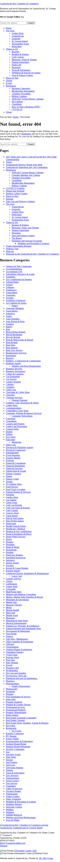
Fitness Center (12, 479)
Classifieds (17, 180)
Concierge (10, 418)
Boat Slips (10, 345)
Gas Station (11, 500)
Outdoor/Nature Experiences (19, 649)
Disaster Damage (19, 400)
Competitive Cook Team (17, 410)
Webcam (10, 251)
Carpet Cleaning (13, 382)
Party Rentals (12, 662)
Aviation (10, 324)
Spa (7, 752)
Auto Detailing (13, 319)
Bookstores (11, 355)
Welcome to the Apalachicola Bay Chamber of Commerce (32, 254)
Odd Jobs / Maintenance (17, 639)
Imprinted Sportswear (16, 557)
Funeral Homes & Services (18, 492)
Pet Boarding (12, 670)
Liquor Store (11, 586)
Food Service (12, 487)
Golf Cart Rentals (14, 505)
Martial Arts (11, 602)
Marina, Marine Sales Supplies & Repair (24, 597)
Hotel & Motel (12, 547)
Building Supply (13, 363)
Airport (9, 284)
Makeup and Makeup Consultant (21, 594)
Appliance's (11, 290)
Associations (11, 311)
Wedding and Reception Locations (33, 243)
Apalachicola (18, 206)
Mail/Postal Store (14, 592)
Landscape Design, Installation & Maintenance (27, 573)
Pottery (15, 305)
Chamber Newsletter (21, 178)
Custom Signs (12, 429)
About (9, 162)
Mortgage (10, 618)
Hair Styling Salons (15, 521)
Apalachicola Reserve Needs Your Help (24, 164)
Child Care (11, 389)
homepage (26, 134)
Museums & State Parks (17, 620)
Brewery (10, 358)
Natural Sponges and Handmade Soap (23, 628)
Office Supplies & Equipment (19, 641)
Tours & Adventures (15, 773)
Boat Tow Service (14, 350)
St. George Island (20, 217)
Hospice (9, 542)
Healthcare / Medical (15, 529)
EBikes (9, 434)
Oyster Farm (11, 654)
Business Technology (15, 371)
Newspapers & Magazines (18, 631)
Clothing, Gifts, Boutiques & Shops (22, 403)
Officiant (10, 644)
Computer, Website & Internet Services (24, 413)
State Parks (11, 757)
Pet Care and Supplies (16, 673)
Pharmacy (10, 681)
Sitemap (9, 199)
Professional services (15, 707)
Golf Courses (12, 510)
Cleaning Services (14, 397)
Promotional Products (16, 710)
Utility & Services (14, 788)
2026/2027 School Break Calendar (28, 172)
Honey (9, 539)
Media (9, 607)
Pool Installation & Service (18, 696)
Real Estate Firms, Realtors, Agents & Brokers (27, 723)
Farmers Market (13, 458)
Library (9, 581)
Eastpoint (16, 209)
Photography (12, 689)
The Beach (17, 238)
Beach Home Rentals (15, 332)
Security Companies (15, 749)
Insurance (10, 560)
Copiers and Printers (15, 424)
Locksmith (11, 589)
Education (10, 439)
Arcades (9, 298)
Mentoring (16, 442)
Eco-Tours (10, 437)
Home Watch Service (15, 536)
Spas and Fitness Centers (23, 235)
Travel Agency (12, 780)
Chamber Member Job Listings (26, 175)
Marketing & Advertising (17, 599)
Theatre (9, 770)
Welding (10, 809)
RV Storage (11, 736)
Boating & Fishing (20, 225)
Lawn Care (17, 576)
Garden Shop (12, 497)
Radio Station (12, 715)
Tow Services (12, 775)
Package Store (12, 657)
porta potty (11, 699)
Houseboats (11, 550)
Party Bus (10, 660)
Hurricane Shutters (14, 555)
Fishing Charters (13, 473)
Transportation (12, 778)
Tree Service (11, 783)
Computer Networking (22, 416)
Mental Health (12, 610)
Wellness (10, 812)
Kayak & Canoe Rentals (17, 568)
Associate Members (15, 308)
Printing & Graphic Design (18, 704)
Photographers (12, 683)
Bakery (9, 326)
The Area (10, 204)
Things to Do (12, 222)
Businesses (11, 170)
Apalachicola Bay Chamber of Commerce (19, 3)
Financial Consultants (16, 463)
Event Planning (13, 455)
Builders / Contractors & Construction (23, 361)
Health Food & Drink (16, 526)
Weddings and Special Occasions (27, 241)
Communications (13, 408)
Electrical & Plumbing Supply (19, 447)
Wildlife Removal (14, 815)
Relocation (17, 214)
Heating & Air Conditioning (19, 531)
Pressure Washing (14, 702)
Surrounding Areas (20, 220)
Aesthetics (10, 277)
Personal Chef (12, 668)
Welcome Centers (14, 807)
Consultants (11, 421)
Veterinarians (12, 794)
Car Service (11, 379)
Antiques (10, 287)
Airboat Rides (12, 282)
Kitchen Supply (13, 571)
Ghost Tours (11, 502)
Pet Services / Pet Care (16, 675)
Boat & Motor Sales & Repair (19, 340)
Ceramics (10, 387)
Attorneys (10, 313)
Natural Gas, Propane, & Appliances (22, 626)
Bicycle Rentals (13, 337)
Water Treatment (13, 799)
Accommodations (14, 269)
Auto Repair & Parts (15, 321)
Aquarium (10, 295)
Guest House (12, 515)
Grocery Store (12, 513)
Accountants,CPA (14, 271)
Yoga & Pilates (13, 820)
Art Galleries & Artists (16, 303)
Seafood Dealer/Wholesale (18, 746)
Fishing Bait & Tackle (16, 471)
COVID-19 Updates (15, 188)
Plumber (10, 694)
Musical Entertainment (16, 623)
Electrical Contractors (16, 450)
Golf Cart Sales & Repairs (18, 508)
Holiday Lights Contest (16, 193)
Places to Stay (12, 196)
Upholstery (11, 786)
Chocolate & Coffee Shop (18, 392)
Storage (9, 759)
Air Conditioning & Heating (19, 279)
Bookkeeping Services (16, 353)
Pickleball (10, 691)
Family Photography (21, 686)
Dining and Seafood (15, 191)
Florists (9, 481)
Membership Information (23, 183)
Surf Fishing (11, 762)
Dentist (9, 431)
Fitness (9, 476)
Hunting (9, 552)
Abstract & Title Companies (18, 266)
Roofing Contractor (15, 733)
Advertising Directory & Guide (20, 274)
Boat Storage (12, 347)
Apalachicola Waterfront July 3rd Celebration (26, 167)
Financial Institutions (15, 466)
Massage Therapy (14, 605)
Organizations (12, 647)
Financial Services (14, 468)
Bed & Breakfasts (14, 334)
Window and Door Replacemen (26, 366)
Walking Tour (12, 248)
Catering (10, 384)
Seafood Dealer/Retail (16, 744)
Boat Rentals (12, 342)
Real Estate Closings (15, 720)
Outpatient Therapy (15, 652)
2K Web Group (46, 858)
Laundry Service (13, 578)
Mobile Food (12, 615)
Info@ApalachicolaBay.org (12, 843)
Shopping (16, 233)
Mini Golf (10, 613)
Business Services (14, 368)
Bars (8, 329)
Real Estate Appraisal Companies (21, 717)
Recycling (10, 725)
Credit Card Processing (16, 426)
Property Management (16, 712)
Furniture (10, 494)
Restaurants (11, 728)
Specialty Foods (13, 754)
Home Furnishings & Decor (18, 534)
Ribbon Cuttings (19, 185)
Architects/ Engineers (15, 300)
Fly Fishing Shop (14, 484)
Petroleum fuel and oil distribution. (22, 678)
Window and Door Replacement (21, 817)
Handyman (11, 523)
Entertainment (12, 452)
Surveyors (10, 765)
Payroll (9, 665)
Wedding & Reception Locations (21, 801)
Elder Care (11, 445)
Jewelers (10, 565)
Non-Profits (11, 634)
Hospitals (10, 544)
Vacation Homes (13, 791)
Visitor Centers (13, 796)
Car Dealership (13, 376)
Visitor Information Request (18, 246)
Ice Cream (16, 731)
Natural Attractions (20, 230)
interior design (12, 563)
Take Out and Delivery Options (20, 201)
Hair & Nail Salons (14, 518)
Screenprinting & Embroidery (19, 741)
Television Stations (14, 767)
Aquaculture (11, 292)
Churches (10, 395)
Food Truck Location (15, 489)
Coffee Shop (11, 405)
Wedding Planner (14, 804)
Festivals (10, 460)
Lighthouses (11, 584)
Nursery (9, 636)
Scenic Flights (12, 738)
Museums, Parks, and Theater (25, 227)
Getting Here (18, 212)
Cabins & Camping (15, 374)
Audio (9, 316)
